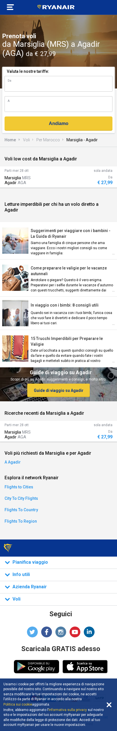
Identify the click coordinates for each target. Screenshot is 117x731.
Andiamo (58, 123)
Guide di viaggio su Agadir (58, 390)
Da (9, 80)
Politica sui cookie (17, 704)
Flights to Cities (19, 487)
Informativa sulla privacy (68, 710)
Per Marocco (48, 140)
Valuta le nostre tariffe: (28, 71)
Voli (26, 140)
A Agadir (13, 462)
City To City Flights (21, 498)
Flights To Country (21, 510)
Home (10, 140)
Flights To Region (21, 521)
